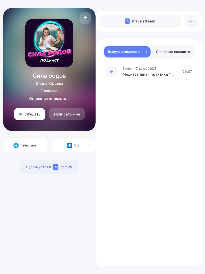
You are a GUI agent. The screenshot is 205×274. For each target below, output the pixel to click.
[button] (85, 18)
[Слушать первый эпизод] (111, 72)
